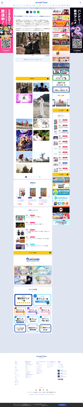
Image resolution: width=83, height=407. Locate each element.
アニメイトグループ (61, 367)
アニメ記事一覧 (28, 371)
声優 (27, 5)
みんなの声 (33, 5)
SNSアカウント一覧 (39, 371)
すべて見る (61, 174)
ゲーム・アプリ (49, 5)
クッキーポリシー (39, 366)
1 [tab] (56, 107)
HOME (14, 5)
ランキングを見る (32, 252)
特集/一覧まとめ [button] (28, 361)
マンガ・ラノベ (44, 5)
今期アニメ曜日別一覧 (29, 364)
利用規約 (37, 363)
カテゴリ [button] (16, 361)
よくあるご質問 (38, 370)
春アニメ (27, 366)
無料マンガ (68, 5)
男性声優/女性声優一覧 (29, 374)
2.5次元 (60, 5)
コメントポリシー (39, 367)
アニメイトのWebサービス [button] (51, 361)
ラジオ (30, 5)
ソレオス (48, 367)
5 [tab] (62, 107)
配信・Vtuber (64, 5)
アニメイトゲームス (50, 364)
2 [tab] (58, 107)
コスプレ (56, 5)
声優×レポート (28, 377)
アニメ (25, 5)
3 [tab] (59, 107)
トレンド (21, 5)
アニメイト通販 (60, 364)
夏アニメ (27, 367)
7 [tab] (65, 107)
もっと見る (61, 110)
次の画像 (47, 55)
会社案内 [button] (59, 361)
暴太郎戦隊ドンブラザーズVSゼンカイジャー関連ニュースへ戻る (33, 59)
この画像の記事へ (31, 78)
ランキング (17, 5)
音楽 (53, 5)
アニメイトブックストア (51, 363)
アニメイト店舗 (60, 366)
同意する (62, 404)
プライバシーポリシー (39, 364)
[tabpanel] (61, 103)
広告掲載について (39, 373)
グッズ (37, 5)
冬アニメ (27, 370)
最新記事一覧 (28, 363)
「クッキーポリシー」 (36, 405)
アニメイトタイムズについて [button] (41, 361)
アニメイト (59, 363)
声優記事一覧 (28, 373)
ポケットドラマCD (50, 366)
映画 (40, 5)
